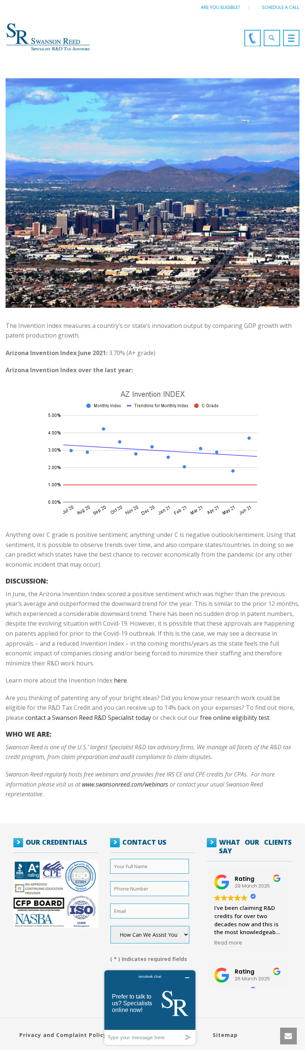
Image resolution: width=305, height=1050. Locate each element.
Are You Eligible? (220, 7)
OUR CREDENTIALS (56, 842)
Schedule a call (280, 7)
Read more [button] (228, 943)
